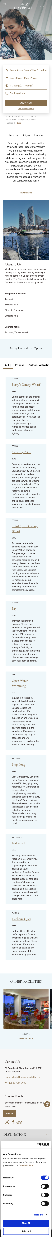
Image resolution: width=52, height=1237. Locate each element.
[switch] (45, 1186)
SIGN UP (9, 1113)
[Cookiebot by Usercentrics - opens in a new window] (37, 1144)
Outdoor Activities (39, 365)
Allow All (26, 1223)
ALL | (8, 365)
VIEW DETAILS (26, 1038)
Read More (26, 192)
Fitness (19, 365)
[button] (27, 252)
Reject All (26, 1231)
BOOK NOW (26, 102)
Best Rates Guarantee (26, 109)
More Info (39, 1215)
